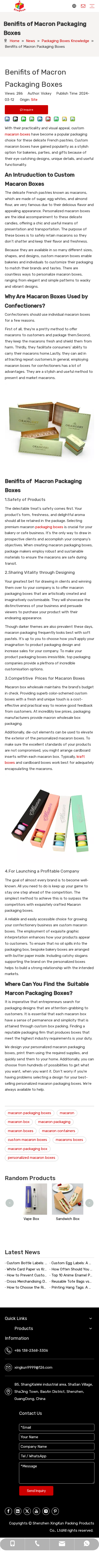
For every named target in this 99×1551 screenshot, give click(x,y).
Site (34, 100)
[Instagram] (46, 1511)
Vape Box (31, 1219)
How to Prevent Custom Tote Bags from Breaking (27, 1275)
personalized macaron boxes (31, 1157)
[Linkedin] (17, 1511)
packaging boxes (49, 527)
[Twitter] (27, 1511)
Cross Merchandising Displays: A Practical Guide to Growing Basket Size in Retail (27, 1281)
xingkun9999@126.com (33, 1367)
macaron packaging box (27, 1149)
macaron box (19, 1122)
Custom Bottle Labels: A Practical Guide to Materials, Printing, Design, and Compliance (27, 1263)
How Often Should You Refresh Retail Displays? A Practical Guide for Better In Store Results (71, 1269)
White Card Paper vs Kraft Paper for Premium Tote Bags (27, 1269)
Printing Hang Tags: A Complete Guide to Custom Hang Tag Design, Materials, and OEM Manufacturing (71, 1287)
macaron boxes (17, 134)
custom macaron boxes (27, 1140)
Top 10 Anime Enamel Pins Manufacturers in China (71, 1275)
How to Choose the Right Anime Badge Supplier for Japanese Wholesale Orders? (27, 1287)
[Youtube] (36, 1511)
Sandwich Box (68, 1219)
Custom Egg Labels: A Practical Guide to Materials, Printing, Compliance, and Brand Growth (71, 1263)
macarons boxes (69, 1140)
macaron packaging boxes (29, 1113)
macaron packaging (54, 1122)
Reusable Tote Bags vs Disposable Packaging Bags (71, 1281)
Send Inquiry (36, 1491)
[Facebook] (8, 1511)
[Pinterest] (55, 1511)
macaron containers (58, 1131)
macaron (67, 1113)
